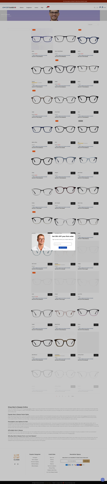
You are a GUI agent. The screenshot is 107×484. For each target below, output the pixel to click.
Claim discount (63, 247)
